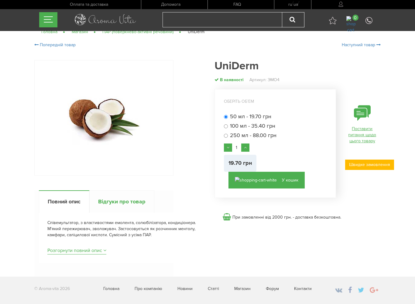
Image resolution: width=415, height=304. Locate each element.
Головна (111, 288)
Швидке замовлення (369, 164)
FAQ (237, 4)
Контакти (303, 288)
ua (295, 4)
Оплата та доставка (89, 4)
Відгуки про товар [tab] (122, 201)
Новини (185, 288)
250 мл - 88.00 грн (253, 136)
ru (290, 4)
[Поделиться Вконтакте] (338, 290)
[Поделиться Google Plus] (374, 290)
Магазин (242, 288)
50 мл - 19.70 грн (250, 117)
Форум (272, 288)
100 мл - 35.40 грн (252, 126)
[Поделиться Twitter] (361, 290)
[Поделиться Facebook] (350, 290)
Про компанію (148, 288)
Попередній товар (57, 44)
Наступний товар (359, 44)
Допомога (170, 4)
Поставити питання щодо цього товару (362, 134)
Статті (213, 288)
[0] (350, 24)
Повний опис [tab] (64, 201)
